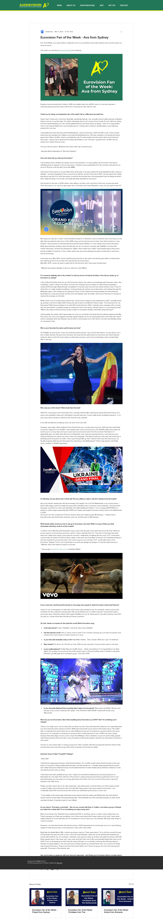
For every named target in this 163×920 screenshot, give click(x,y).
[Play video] (81, 212)
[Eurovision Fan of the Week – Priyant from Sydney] (45, 897)
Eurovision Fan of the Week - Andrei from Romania (116, 911)
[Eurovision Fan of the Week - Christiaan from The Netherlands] (82, 897)
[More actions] (121, 31)
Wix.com (59, 863)
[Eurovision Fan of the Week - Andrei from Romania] (117, 897)
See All (131, 884)
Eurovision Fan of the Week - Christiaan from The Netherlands (80, 911)
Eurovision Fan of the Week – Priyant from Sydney (45, 911)
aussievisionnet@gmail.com (36, 861)
